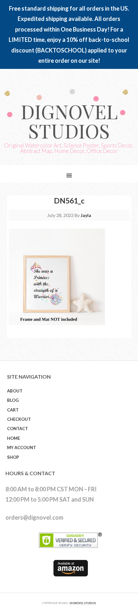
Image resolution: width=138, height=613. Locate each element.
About (14, 390)
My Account (21, 447)
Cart (13, 409)
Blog (13, 400)
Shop (13, 457)
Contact (17, 428)
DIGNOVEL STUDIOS (83, 603)
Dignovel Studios (69, 120)
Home (13, 438)
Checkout (19, 419)
